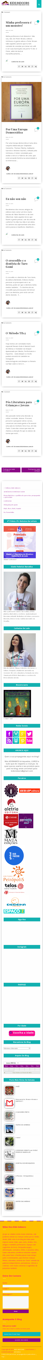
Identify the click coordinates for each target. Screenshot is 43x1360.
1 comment (6, 12)
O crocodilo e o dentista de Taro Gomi (17, 264)
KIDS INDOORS (19, 1349)
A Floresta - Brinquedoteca (24, 1176)
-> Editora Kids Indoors (12, 488)
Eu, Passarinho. (9, 512)
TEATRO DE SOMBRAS (23, 1125)
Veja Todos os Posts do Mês (22, 1072)
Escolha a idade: (23, 1032)
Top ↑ (3, 1356)
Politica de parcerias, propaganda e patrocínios (18, 1354)
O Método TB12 (16, 333)
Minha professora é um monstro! (19, 24)
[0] (36, 131)
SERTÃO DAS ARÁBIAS (23, 1201)
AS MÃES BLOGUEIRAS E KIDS (14, 492)
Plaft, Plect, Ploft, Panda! (12, 508)
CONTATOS (7, 501)
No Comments (7, 77)
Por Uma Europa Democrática (17, 130)
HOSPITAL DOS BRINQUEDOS (25, 1163)
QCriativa (17, 1352)
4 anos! (18, 1137)
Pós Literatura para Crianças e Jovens (19, 403)
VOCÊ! (18, 1086)
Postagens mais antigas (34, 470)
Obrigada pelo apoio (11, 505)
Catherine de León (17, 62)
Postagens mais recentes (9, 470)
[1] (36, 24)
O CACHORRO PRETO (22, 1112)
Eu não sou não (16, 199)
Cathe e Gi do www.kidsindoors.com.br (19, 174)
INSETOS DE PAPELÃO (23, 1189)
